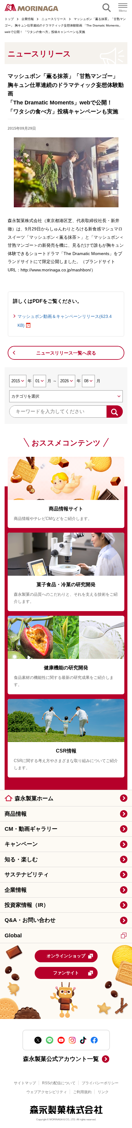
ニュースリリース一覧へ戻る (66, 352)
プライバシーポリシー (100, 1083)
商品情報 (16, 814)
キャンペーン (21, 844)
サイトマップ (25, 1083)
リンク (103, 1092)
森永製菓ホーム (34, 798)
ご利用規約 (82, 1092)
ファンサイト (66, 972)
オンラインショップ (66, 955)
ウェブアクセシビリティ (46, 1092)
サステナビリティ (27, 874)
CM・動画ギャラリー (31, 829)
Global (13, 935)
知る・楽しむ (21, 859)
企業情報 (16, 890)
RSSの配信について (59, 1083)
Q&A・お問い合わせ (30, 920)
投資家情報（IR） (27, 905)
